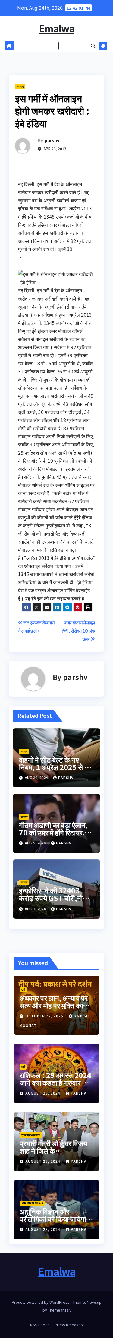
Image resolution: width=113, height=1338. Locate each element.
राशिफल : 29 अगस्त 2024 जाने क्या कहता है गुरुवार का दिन (55, 1082)
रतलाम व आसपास (30, 1135)
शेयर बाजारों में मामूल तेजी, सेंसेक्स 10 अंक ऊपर (78, 630)
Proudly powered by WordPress (41, 1302)
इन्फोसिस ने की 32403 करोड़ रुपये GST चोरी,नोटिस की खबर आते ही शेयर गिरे (56, 898)
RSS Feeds (40, 1324)
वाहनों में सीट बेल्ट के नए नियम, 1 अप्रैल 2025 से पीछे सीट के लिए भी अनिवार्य (56, 767)
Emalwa (56, 28)
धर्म (23, 989)
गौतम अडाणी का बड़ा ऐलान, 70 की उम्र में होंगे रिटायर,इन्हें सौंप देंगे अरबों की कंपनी (56, 832)
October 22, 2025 (44, 1015)
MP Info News (32, 1203)
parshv (52, 140)
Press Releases (69, 1324)
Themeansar (59, 1310)
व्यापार (20, 86)
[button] (93, 45)
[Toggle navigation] (52, 46)
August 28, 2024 (43, 1092)
